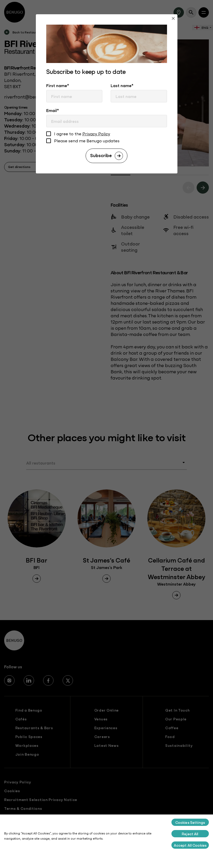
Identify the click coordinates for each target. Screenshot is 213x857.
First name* (57, 85)
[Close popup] (173, 19)
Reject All (190, 833)
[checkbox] (48, 134)
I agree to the (82, 133)
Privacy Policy (96, 133)
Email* (52, 110)
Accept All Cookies (190, 845)
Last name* (122, 85)
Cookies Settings (190, 822)
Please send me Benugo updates (86, 140)
